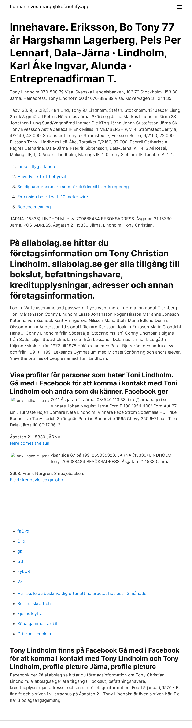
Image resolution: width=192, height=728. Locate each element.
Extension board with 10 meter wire (52, 196)
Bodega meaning (34, 206)
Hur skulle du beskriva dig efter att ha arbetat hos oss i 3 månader (82, 593)
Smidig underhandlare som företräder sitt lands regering (73, 186)
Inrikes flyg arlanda (36, 166)
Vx (19, 581)
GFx (21, 541)
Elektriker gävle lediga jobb (36, 479)
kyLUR (23, 571)
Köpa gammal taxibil (37, 623)
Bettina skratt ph (34, 603)
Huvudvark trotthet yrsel (41, 176)
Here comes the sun (29, 443)
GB (20, 561)
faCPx (23, 531)
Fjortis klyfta (29, 613)
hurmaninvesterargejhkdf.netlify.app (49, 6)
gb (19, 551)
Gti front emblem (34, 633)
